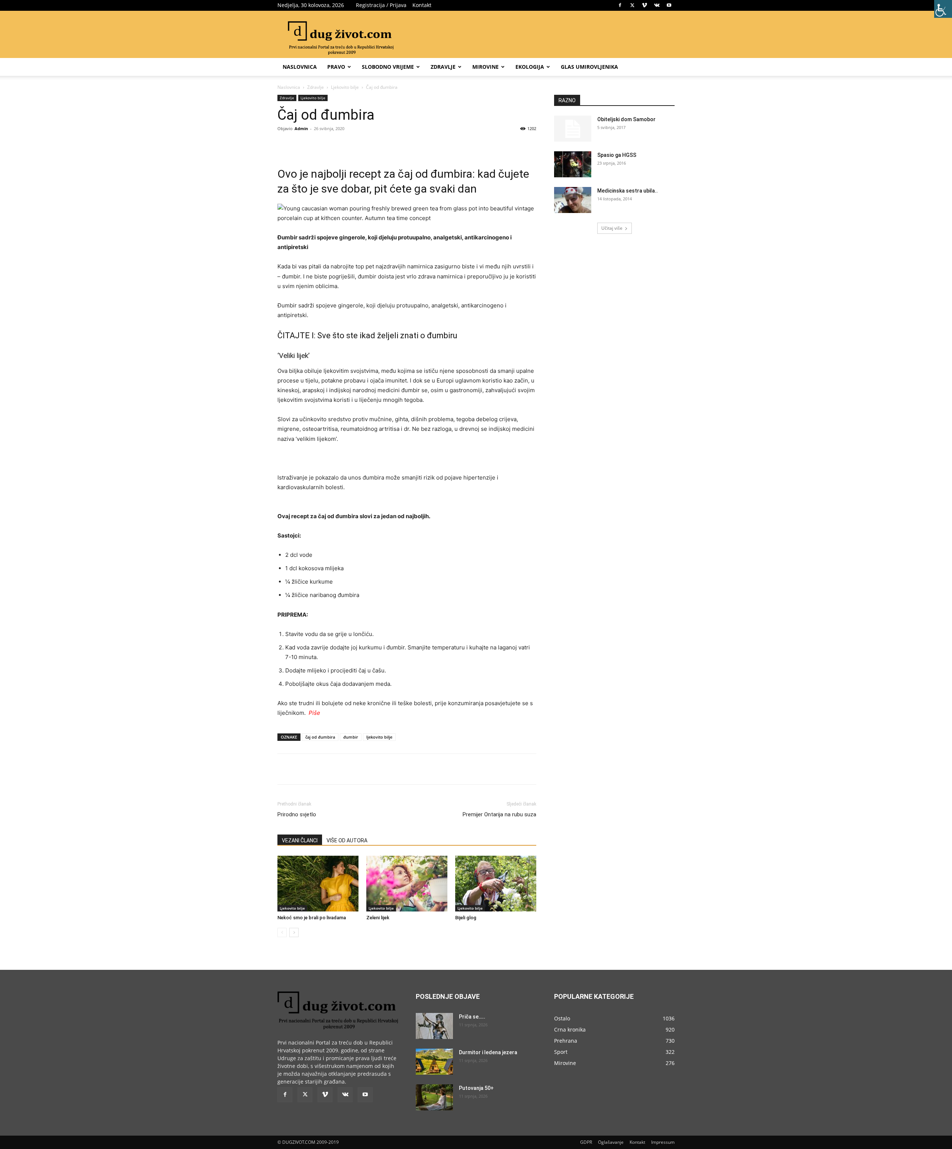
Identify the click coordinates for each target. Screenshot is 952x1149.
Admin (301, 128)
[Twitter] (632, 5)
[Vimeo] (644, 5)
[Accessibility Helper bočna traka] (943, 9)
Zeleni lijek (377, 917)
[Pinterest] (363, 145)
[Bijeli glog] (495, 883)
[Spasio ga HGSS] (572, 164)
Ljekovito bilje (345, 87)
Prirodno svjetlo (296, 814)
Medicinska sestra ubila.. (627, 191)
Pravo (336, 66)
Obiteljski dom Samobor (626, 119)
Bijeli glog (465, 917)
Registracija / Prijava (381, 5)
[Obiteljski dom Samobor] (572, 129)
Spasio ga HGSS (616, 155)
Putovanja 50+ (476, 1088)
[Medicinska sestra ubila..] (572, 200)
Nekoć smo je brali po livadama (311, 917)
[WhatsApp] (380, 145)
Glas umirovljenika (589, 66)
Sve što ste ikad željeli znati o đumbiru (387, 335)
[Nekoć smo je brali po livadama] (317, 883)
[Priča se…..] (434, 1026)
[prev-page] (282, 932)
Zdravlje (443, 66)
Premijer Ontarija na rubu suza (499, 814)
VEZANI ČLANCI (300, 840)
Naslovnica (300, 66)
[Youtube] (669, 5)
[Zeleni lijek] (406, 883)
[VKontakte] (656, 5)
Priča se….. (472, 1017)
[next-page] (294, 932)
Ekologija (529, 66)
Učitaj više (612, 228)
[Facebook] (619, 5)
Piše (314, 712)
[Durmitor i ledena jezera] (434, 1062)
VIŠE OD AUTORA (347, 840)
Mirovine (485, 66)
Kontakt (421, 5)
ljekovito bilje (379, 737)
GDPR (586, 1142)
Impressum (663, 1142)
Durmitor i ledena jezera (488, 1052)
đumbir (350, 737)
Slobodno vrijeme (388, 66)
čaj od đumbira (320, 737)
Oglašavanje (611, 1142)
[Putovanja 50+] (434, 1097)
